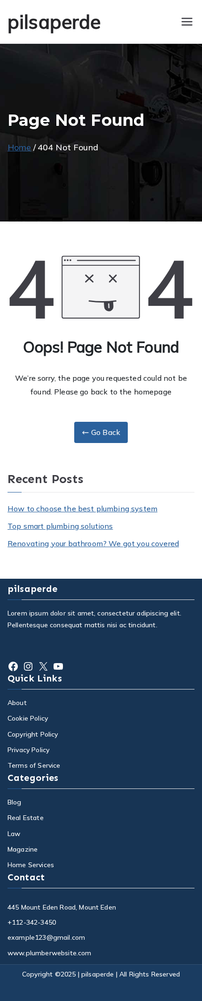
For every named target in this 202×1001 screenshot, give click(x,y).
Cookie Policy (28, 718)
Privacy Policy (28, 750)
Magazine (23, 849)
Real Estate (26, 817)
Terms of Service (34, 765)
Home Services (31, 865)
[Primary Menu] (186, 21)
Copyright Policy (33, 734)
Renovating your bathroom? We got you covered (93, 543)
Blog (15, 802)
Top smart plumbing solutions (60, 526)
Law (14, 833)
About (17, 702)
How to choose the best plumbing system (82, 508)
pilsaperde (54, 21)
